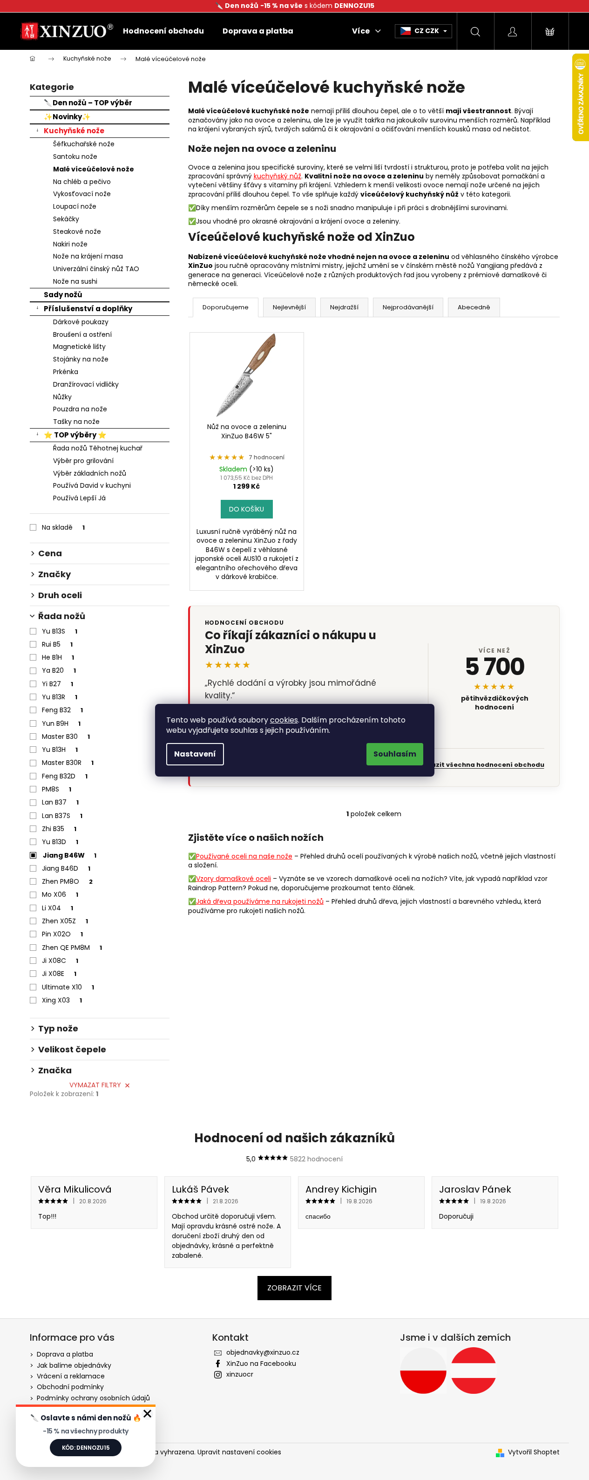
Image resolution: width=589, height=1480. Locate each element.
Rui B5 (57, 644)
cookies (284, 720)
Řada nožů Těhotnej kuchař (97, 448)
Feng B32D (65, 776)
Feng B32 (62, 710)
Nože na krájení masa (88, 256)
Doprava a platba (65, 1354)
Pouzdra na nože (80, 409)
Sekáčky (66, 219)
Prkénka (65, 371)
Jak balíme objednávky (74, 1365)
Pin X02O (62, 934)
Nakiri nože (70, 244)
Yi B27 (57, 684)
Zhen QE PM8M (72, 947)
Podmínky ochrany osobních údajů (93, 1398)
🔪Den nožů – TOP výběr (88, 103)
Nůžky (62, 397)
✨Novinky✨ (67, 117)
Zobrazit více (294, 1287)
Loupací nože (74, 206)
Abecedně (474, 307)
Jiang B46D (66, 868)
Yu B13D (60, 841)
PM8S (56, 789)
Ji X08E (59, 973)
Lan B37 (60, 802)
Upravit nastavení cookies (239, 1452)
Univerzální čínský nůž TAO (96, 268)
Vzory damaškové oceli (233, 878)
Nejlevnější (289, 307)
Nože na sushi (75, 281)
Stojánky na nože (80, 359)
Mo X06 (60, 894)
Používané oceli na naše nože (244, 856)
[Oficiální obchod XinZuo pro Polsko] (423, 1370)
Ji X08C (60, 960)
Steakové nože (77, 231)
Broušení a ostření (82, 334)
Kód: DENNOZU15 (86, 1448)
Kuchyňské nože (74, 131)
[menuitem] (163, 31)
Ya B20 (59, 670)
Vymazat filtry (95, 1085)
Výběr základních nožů (89, 473)
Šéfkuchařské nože (84, 144)
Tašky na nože (76, 421)
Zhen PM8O (67, 881)
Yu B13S (59, 631)
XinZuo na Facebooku (261, 1363)
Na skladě (63, 527)
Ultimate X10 (68, 987)
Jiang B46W (69, 855)
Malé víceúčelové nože (93, 169)
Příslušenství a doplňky (88, 309)
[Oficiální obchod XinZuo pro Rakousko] (473, 1370)
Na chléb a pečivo (82, 181)
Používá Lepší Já (79, 498)
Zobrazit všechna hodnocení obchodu (480, 765)
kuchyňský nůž (277, 176)
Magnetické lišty (79, 346)
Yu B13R (59, 697)
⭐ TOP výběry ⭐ (75, 435)
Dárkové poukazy (80, 322)
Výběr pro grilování (83, 460)
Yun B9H (61, 723)
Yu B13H (60, 749)
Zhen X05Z (65, 921)
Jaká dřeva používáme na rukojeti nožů (260, 901)
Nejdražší (344, 307)
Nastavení (195, 754)
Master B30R (68, 762)
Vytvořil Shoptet (534, 1452)
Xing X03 (62, 1000)
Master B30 (66, 736)
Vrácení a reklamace (71, 1376)
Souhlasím (394, 754)
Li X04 (57, 908)
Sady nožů (63, 295)
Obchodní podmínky (70, 1386)
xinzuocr (239, 1374)
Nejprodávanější (408, 307)
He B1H (58, 657)
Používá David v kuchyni (92, 485)
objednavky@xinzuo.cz (262, 1352)
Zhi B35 (59, 828)
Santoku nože (75, 156)
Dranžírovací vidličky (86, 384)
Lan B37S (62, 815)
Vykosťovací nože (82, 193)
